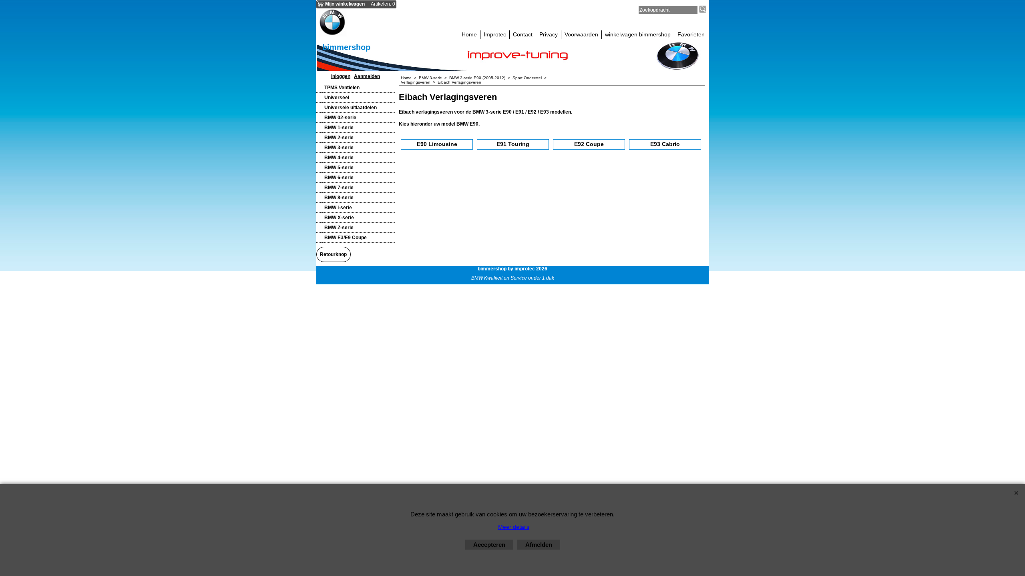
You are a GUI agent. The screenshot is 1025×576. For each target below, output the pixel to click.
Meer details (513, 527)
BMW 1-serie (339, 127)
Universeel (336, 97)
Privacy (548, 34)
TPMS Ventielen (342, 87)
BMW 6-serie (339, 177)
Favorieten (691, 34)
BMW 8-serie (339, 197)
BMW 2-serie (339, 137)
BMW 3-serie (339, 147)
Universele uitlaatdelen (350, 107)
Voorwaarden (581, 34)
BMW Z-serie (339, 227)
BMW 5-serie (339, 167)
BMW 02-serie (340, 117)
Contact (523, 34)
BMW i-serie (338, 207)
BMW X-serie (339, 217)
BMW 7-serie (339, 187)
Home (469, 34)
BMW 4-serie (339, 157)
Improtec (495, 34)
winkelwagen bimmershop (638, 34)
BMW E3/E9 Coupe (345, 237)
